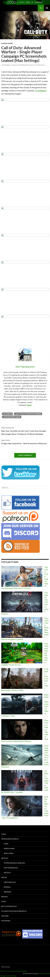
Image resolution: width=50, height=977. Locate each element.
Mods (3, 901)
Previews (7, 892)
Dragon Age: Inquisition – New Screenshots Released (23, 442)
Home (3, 834)
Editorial (5, 916)
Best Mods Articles (9, 906)
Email (29, 405)
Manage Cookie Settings (8, 976)
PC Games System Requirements (13, 911)
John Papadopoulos (24, 65)
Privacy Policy (22, 971)
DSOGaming (5, 967)
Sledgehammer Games (11, 417)
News (6, 844)
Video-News (8, 853)
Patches (4, 897)
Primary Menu (47, 8)
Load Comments (25, 455)
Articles (4, 858)
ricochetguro (41, 90)
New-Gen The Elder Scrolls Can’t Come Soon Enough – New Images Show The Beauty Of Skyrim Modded (24, 431)
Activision (7, 414)
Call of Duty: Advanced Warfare (28, 414)
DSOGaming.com (44, 973)
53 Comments (39, 65)
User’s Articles (10, 882)
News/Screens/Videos (9, 839)
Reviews (7, 887)
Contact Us (13, 971)
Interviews (5, 921)
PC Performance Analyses (14, 863)
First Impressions (11, 868)
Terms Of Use (5, 971)
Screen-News (7, 43)
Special (4, 877)
